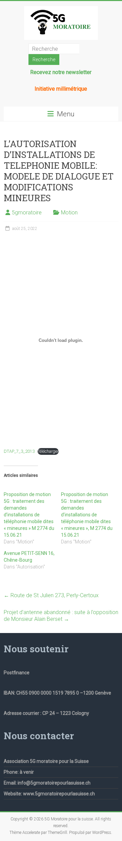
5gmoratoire (27, 212)
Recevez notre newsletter (61, 72)
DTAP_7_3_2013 (19, 451)
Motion (69, 212)
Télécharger (48, 451)
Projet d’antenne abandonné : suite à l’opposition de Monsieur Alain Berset (61, 615)
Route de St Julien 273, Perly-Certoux (51, 595)
